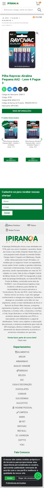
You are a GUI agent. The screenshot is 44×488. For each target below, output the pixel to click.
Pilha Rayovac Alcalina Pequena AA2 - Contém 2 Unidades (11, 143)
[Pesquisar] (39, 9)
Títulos (33, 225)
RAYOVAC (15, 106)
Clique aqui (22, 340)
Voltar (38, 17)
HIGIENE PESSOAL (23, 407)
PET (23, 421)
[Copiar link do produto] (25, 89)
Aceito (9, 478)
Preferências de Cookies (16, 483)
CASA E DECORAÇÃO (22, 384)
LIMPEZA (23, 412)
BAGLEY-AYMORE (22, 366)
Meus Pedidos (14, 225)
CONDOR (22, 394)
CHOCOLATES (22, 389)
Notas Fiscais (14, 230)
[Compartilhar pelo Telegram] (9, 89)
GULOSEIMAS (22, 398)
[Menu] (4, 3)
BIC (22, 380)
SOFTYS (22, 440)
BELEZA (22, 375)
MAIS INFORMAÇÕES (22, 111)
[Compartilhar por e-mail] (20, 89)
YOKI (22, 445)
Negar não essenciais (27, 478)
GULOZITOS (22, 403)
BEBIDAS (23, 370)
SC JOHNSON (22, 435)
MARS (22, 417)
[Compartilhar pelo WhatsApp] (4, 89)
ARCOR (22, 357)
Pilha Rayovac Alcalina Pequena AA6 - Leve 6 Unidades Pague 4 (33, 143)
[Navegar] (2, 139)
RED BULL (22, 431)
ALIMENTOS (23, 352)
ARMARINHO (22, 361)
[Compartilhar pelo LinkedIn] (15, 89)
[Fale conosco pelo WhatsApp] (38, 475)
